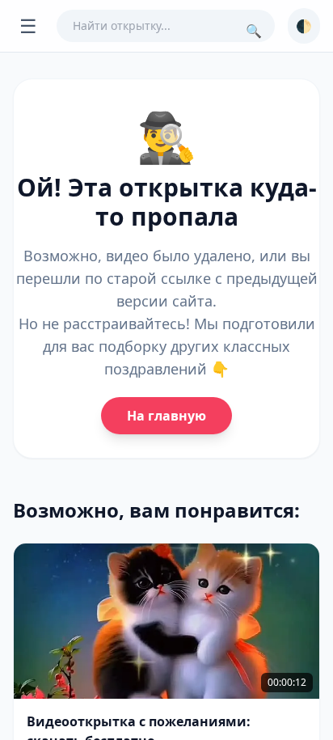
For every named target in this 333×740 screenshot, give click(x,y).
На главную (166, 416)
